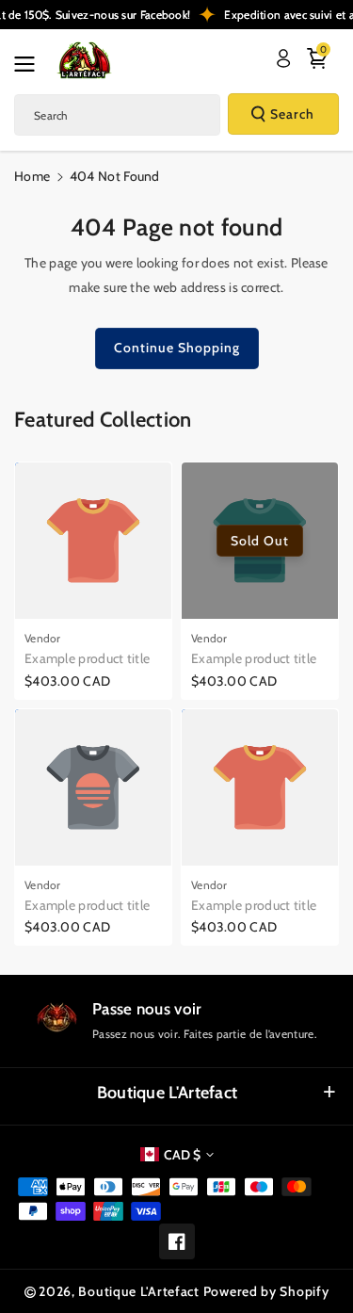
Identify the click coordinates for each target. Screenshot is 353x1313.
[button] (30, 64)
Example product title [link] (87, 658)
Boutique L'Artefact (167, 1092)
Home (32, 176)
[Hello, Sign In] (283, 58)
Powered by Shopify (266, 1291)
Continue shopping (177, 347)
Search (292, 113)
